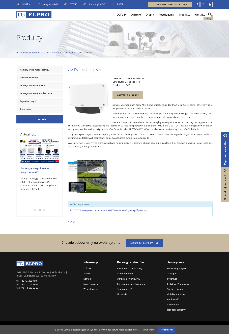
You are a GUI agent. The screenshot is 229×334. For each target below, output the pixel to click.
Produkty (56, 52)
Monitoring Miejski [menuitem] (176, 268)
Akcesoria (70, 52)
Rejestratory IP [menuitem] (28, 101)
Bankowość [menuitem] (173, 299)
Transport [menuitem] (172, 273)
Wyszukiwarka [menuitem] (90, 288)
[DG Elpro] (29, 262)
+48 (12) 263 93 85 (29, 280)
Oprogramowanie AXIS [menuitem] (32, 85)
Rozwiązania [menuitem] (166, 14)
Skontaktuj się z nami (142, 242)
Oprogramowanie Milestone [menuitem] (36, 93)
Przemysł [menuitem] (172, 278)
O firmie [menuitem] (136, 14)
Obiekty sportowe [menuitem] (176, 294)
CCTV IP (73, 4)
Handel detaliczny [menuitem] (176, 309)
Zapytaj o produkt (128, 94)
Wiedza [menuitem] (87, 273)
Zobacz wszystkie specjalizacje (170, 4)
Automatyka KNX (97, 4)
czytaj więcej (148, 329)
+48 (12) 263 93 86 (29, 284)
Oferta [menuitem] (150, 14)
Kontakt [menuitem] (200, 14)
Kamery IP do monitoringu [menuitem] (34, 69)
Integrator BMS (50, 4)
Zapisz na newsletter (225, 149)
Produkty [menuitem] (184, 14)
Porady (42, 119)
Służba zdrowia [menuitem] (175, 288)
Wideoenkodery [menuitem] (29, 77)
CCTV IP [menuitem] (121, 14)
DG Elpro (26, 4)
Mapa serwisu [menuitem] (90, 283)
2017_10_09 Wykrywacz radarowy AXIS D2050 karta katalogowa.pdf (108, 210)
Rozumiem (167, 329)
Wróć (72, 221)
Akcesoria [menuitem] (25, 109)
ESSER (120, 4)
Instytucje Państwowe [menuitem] (178, 283)
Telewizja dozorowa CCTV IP (34, 52)
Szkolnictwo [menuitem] (173, 304)
